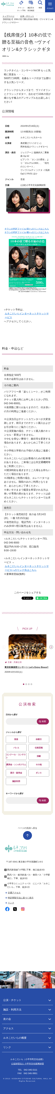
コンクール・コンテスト (16, 756)
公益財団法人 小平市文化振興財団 (27, 1063)
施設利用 (16, 781)
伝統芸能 (39, 747)
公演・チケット (27, 16)
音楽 (16, 739)
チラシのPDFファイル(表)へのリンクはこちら (27, 229)
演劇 (39, 756)
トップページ (8, 16)
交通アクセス (14, 892)
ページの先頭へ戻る (27, 828)
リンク (11, 903)
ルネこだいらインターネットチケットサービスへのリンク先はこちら (27, 568)
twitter (15, 909)
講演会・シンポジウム (16, 764)
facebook (7, 909)
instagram (22, 909)
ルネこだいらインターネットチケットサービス (27, 315)
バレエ (16, 747)
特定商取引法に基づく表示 (20, 897)
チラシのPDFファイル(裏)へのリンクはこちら (27, 232)
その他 (39, 764)
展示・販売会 (16, 773)
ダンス (39, 773)
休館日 (39, 739)
